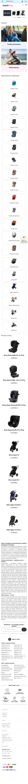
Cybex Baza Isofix (18, 650)
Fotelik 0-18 (4, 659)
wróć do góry (16, 639)
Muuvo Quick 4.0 (14, 455)
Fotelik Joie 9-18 (17, 652)
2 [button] (19, 17)
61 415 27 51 (2, 1)
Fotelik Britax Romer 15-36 (7, 658)
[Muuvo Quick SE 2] (14, 471)
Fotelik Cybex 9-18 (18, 647)
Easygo (3, 672)
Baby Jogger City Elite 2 (14, 505)
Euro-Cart (16, 672)
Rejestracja (4, 714)
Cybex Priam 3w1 (18, 678)
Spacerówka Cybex (5, 667)
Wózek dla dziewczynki (6, 676)
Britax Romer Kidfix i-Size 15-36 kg (14, 380)
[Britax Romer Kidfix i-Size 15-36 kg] (14, 371)
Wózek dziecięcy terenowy (7, 679)
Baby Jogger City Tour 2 (14, 530)
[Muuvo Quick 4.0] (14, 446)
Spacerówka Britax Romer (19, 667)
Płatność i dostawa (6, 726)
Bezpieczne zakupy (6, 723)
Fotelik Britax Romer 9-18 (6, 656)
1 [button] (14, 17)
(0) (26, 1)
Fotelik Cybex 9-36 (5, 648)
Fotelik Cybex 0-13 (5, 647)
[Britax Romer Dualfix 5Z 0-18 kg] (14, 421)
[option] (14, 13)
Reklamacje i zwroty (6, 737)
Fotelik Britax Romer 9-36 (19, 656)
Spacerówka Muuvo (18, 668)
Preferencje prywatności (7, 740)
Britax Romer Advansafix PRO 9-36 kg (14, 405)
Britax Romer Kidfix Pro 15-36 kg (14, 355)
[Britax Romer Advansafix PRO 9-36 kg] (14, 396)
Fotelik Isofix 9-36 (18, 645)
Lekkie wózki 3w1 (5, 678)
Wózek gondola (17, 670)
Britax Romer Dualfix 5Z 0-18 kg (14, 430)
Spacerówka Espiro (5, 670)
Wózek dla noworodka (6, 674)
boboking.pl (8, 5)
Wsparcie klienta (5, 725)
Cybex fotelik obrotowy (6, 650)
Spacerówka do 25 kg (18, 665)
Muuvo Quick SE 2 (13, 480)
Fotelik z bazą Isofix (18, 658)
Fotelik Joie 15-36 (18, 654)
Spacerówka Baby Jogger (6, 668)
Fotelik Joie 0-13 (5, 652)
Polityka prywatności (6, 739)
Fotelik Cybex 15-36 (18, 648)
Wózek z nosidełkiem (18, 674)
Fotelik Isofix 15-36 (5, 645)
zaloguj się (22, 1)
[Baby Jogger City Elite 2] (14, 496)
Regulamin (4, 735)
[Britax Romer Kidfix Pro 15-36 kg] (14, 347)
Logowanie (4, 716)
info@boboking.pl (9, 1)
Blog (3, 742)
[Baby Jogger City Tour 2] (14, 521)
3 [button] (23, 17)
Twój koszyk (4, 713)
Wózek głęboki (4, 665)
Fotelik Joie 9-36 (5, 654)
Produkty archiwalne (7, 758)
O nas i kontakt (5, 734)
